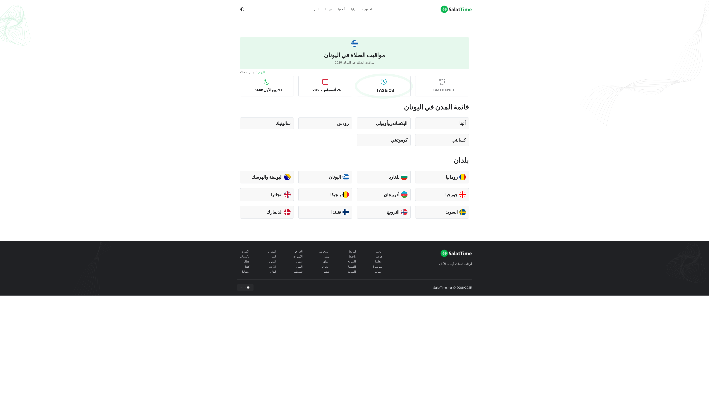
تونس (326, 271)
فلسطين (298, 271)
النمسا (352, 266)
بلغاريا (394, 177)
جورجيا (451, 194)
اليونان (335, 177)
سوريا (299, 261)
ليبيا (273, 256)
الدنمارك (275, 212)
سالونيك (283, 123)
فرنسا (379, 256)
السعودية (367, 9)
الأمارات (298, 256)
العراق (299, 251)
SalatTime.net (442, 287)
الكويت (245, 251)
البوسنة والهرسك (267, 177)
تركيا (353, 9)
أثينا (462, 123)
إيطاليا (245, 271)
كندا (247, 266)
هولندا (328, 9)
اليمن (299, 266)
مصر (326, 256)
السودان (271, 261)
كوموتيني (399, 140)
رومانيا (452, 177)
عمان (326, 261)
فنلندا (336, 212)
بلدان (316, 9)
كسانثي (459, 140)
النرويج (393, 212)
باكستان (244, 256)
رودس (343, 123)
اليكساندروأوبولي (391, 123)
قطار (246, 261)
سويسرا (377, 266)
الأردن (272, 266)
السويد (452, 212)
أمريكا (352, 251)
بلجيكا (335, 194)
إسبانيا (378, 271)
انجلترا (277, 194)
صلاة (242, 72)
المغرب (271, 251)
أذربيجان (392, 194)
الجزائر (325, 266)
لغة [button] (245, 287)
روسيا (379, 251)
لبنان (273, 271)
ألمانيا (341, 9)
